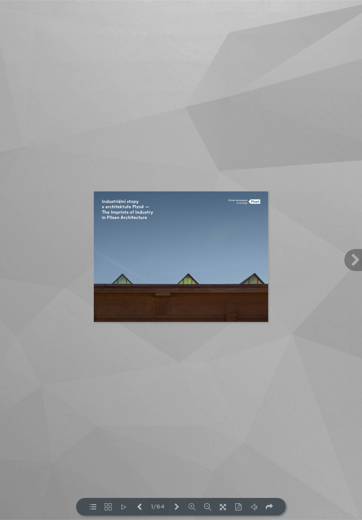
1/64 (158, 507)
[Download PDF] (238, 507)
